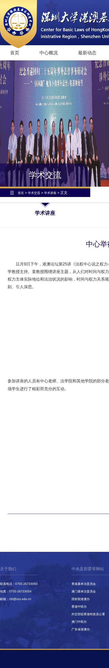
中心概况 (49, 52)
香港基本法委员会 (83, 584)
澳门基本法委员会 (83, 591)
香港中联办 (79, 606)
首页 (14, 52)
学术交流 (34, 193)
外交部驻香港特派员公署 (88, 614)
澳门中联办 (79, 622)
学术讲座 (50, 193)
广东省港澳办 (80, 629)
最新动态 (87, 52)
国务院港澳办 (80, 599)
